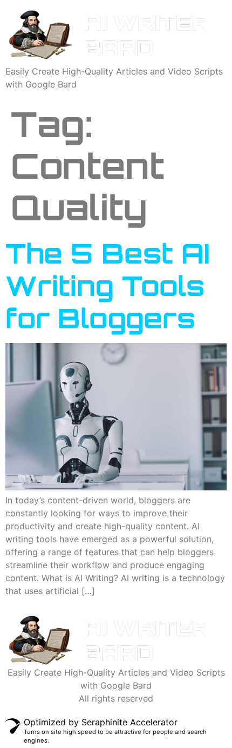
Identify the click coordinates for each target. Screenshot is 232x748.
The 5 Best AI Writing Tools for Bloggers (107, 285)
